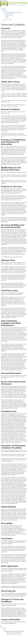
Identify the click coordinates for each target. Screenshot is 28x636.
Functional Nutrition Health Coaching (13, 12)
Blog (4, 20)
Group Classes (8, 19)
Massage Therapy (9, 15)
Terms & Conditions (10, 632)
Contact (4, 629)
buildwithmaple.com (17, 634)
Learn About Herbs (9, 13)
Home (4, 8)
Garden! (7, 16)
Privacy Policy (19, 632)
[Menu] (0, 6)
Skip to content (3, 0)
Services (4, 11)
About (4, 9)
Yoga (6, 17)
